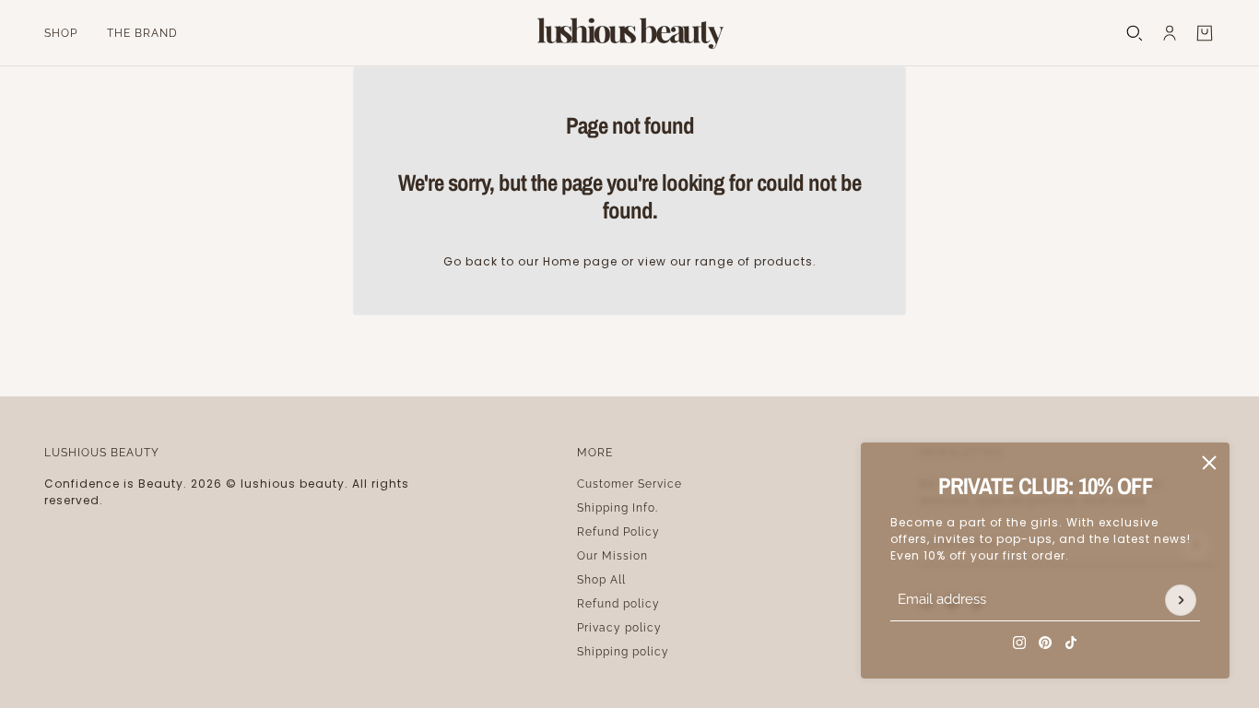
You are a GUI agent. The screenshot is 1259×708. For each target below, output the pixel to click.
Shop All (601, 579)
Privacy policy (619, 627)
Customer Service (629, 484)
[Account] (1169, 33)
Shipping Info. (617, 508)
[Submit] (1180, 600)
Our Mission (612, 555)
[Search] (1134, 33)
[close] (1209, 463)
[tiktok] (1071, 642)
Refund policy (618, 603)
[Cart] (1204, 33)
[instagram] (1019, 642)
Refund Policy (618, 531)
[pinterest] (1045, 642)
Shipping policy (623, 651)
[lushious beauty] (629, 33)
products (783, 261)
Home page (580, 261)
